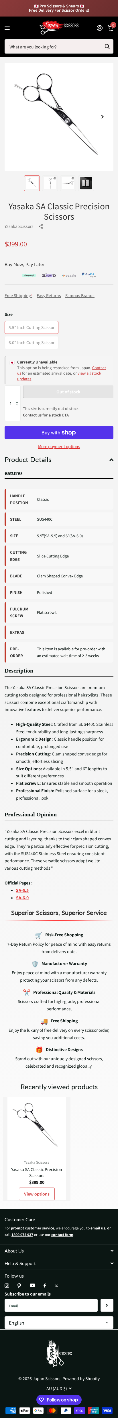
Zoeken (107, 46)
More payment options (59, 446)
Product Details (28, 459)
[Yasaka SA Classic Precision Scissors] (36, 1126)
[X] (56, 1285)
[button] (102, 117)
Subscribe (107, 1305)
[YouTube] (32, 1286)
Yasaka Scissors (19, 226)
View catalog (8, 27)
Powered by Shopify (81, 1378)
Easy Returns (49, 295)
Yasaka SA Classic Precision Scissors (36, 1172)
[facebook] (45, 1286)
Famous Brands (80, 295)
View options (37, 1194)
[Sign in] (100, 28)
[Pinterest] (19, 1286)
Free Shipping (18, 295)
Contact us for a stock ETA (46, 415)
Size (9, 314)
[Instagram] (7, 1286)
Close (59, 1251)
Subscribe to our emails (28, 1294)
